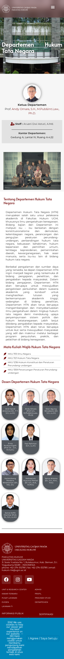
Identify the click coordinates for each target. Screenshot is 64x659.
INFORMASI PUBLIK (13, 613)
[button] (53, 7)
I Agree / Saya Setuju (42, 638)
